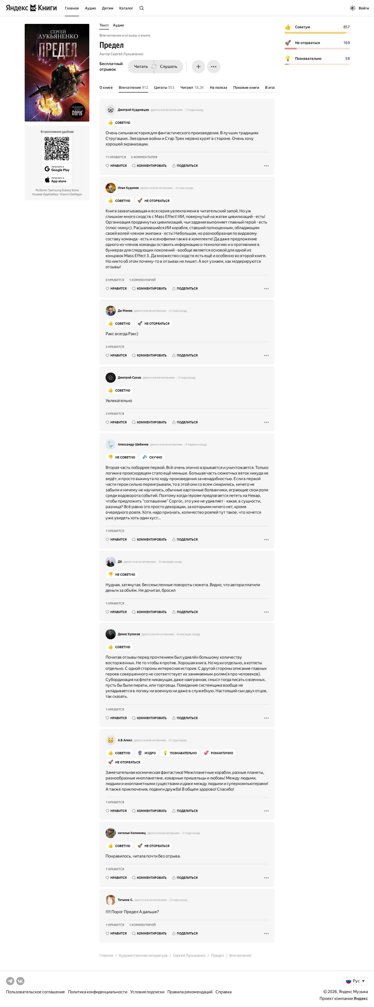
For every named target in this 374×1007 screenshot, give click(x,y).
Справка (223, 991)
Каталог (126, 8)
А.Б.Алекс (125, 740)
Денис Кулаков (129, 634)
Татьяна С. (125, 900)
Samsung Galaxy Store (63, 190)
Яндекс (361, 998)
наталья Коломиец (132, 833)
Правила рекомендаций (189, 991)
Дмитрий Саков (129, 377)
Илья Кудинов (128, 188)
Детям (107, 8)
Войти (364, 8)
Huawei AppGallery (45, 194)
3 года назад (194, 110)
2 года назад (184, 188)
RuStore (41, 190)
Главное (72, 8)
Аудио (90, 8)
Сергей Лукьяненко (127, 54)
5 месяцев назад (170, 562)
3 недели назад (196, 444)
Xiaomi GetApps (71, 194)
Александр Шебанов (133, 444)
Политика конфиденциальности (97, 991)
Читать (141, 66)
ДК (120, 562)
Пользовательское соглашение (35, 991)
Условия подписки (147, 991)
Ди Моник (125, 311)
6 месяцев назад (188, 634)
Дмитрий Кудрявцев (133, 110)
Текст (104, 25)
